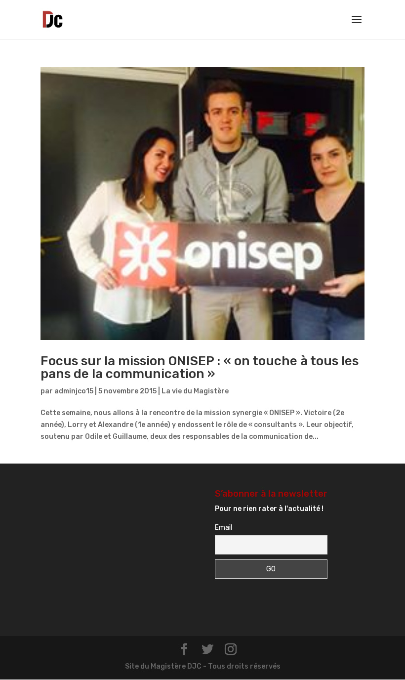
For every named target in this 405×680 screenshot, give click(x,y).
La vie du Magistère (195, 391)
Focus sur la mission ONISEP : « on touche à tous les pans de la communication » (199, 367)
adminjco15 (73, 391)
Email (223, 527)
